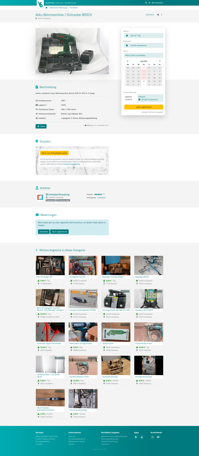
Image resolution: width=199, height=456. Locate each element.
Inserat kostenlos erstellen (45, 439)
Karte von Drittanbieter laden (54, 153)
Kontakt (71, 444)
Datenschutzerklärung (71, 164)
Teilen (42, 126)
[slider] (150, 14)
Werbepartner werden (76, 441)
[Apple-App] (142, 437)
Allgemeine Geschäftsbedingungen (114, 436)
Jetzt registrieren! (144, 107)
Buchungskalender (43, 441)
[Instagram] (153, 437)
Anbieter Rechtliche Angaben (152, 112)
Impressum (105, 444)
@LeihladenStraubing (57, 194)
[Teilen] (158, 15)
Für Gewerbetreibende (76, 439)
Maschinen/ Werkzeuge (58, 8)
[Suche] (146, 3)
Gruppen (39, 444)
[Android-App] (136, 437)
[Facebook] (158, 437)
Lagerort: (42, 105)
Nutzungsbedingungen (110, 439)
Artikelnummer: (45, 100)
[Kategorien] (149, 3)
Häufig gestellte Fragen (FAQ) (47, 436)
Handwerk (74, 8)
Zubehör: (42, 118)
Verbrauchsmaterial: (47, 114)
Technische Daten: (46, 109)
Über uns (71, 436)
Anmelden (44, 231)
